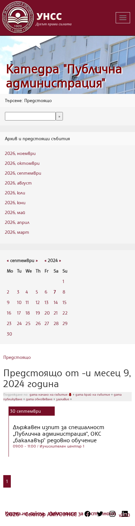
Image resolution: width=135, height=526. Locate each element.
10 (19, 302)
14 (56, 302)
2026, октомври (22, 163)
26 (38, 323)
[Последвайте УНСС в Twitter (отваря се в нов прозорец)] (100, 514)
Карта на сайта (25, 513)
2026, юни (15, 202)
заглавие (63, 399)
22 (65, 313)
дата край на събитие (93, 394)
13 (46, 302)
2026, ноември (20, 153)
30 (9, 334)
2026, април (17, 222)
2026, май (15, 212)
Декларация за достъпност (82, 513)
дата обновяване (39, 399)
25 (28, 323)
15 (65, 302)
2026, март (17, 232)
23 (9, 323)
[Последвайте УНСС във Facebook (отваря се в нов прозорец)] (87, 514)
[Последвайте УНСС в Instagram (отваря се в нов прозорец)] (112, 514)
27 (47, 323)
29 (65, 323)
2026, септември (23, 173)
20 (47, 313)
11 (27, 302)
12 (38, 302)
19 (38, 313)
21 (56, 313)
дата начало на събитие (48, 394)
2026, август (18, 183)
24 (19, 323)
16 (9, 313)
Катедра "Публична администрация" (64, 75)
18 (28, 313)
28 (56, 323)
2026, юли (15, 192)
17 (19, 313)
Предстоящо (17, 357)
